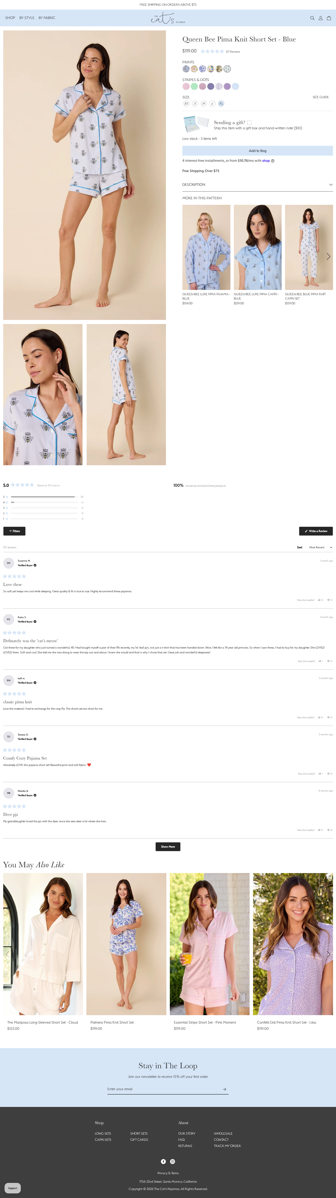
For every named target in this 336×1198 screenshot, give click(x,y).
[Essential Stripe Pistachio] (194, 86)
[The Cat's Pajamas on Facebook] (163, 1161)
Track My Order (227, 1146)
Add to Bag (258, 151)
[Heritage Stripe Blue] (219, 86)
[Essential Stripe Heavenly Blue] (235, 86)
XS (186, 103)
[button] (312, 18)
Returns (185, 1146)
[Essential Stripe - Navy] (210, 86)
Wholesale (223, 1133)
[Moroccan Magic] (210, 69)
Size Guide (321, 97)
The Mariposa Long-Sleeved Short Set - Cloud (42, 1022)
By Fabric (47, 18)
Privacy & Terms (168, 1173)
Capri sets (103, 1139)
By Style (27, 18)
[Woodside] (219, 69)
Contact (221, 1139)
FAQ (181, 1139)
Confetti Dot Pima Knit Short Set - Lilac (287, 1022)
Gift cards (139, 1139)
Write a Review (320, 532)
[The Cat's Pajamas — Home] (168, 17)
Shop (10, 18)
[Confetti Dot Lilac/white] (227, 86)
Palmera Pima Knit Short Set (112, 1022)
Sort (300, 547)
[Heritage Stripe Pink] (202, 86)
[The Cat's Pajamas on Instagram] (172, 1161)
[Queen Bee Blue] (227, 69)
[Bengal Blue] (186, 69)
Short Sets (139, 1133)
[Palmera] (202, 69)
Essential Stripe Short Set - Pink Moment (205, 1022)
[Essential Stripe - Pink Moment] (186, 86)
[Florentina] (194, 69)
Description (193, 184)
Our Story (186, 1133)
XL (221, 103)
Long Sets (103, 1133)
